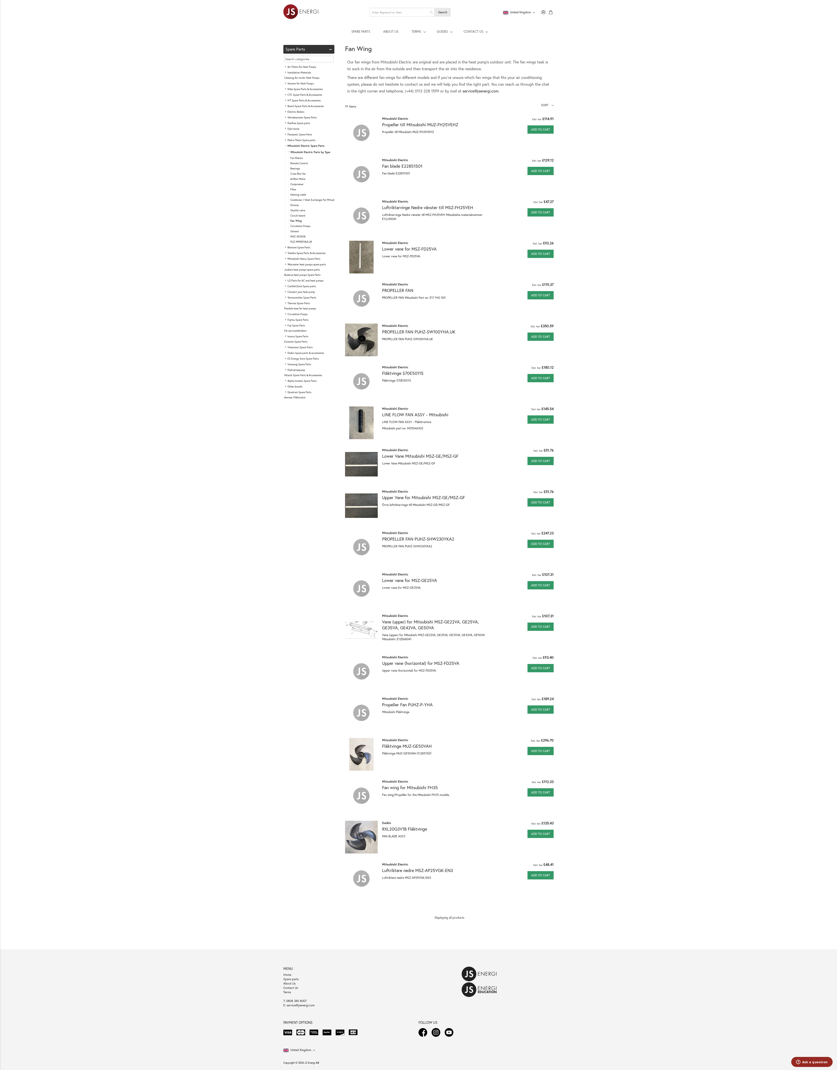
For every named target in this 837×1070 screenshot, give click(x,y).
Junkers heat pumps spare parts (302, 269)
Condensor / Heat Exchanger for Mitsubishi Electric (319, 199)
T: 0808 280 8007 (295, 1001)
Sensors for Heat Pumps (301, 83)
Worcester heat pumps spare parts (307, 264)
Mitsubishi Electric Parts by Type (310, 152)
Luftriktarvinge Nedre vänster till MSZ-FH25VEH (427, 207)
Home (287, 975)
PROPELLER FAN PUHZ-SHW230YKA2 (418, 539)
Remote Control (299, 163)
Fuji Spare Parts (296, 325)
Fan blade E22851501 (402, 166)
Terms (287, 992)
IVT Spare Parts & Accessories (304, 100)
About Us (289, 983)
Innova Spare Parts (298, 336)
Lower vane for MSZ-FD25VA (409, 249)
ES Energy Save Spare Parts (303, 358)
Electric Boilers (296, 111)
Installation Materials (299, 72)
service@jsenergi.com (480, 91)
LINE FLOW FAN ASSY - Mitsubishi (415, 415)
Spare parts (291, 979)
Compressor (296, 184)
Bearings (295, 168)
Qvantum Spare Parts (299, 392)
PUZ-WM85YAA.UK (301, 241)
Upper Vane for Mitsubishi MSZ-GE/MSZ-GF (423, 497)
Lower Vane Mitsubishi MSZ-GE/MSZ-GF (420, 456)
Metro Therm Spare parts (301, 140)
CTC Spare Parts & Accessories (305, 94)
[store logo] (300, 12)
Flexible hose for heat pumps (300, 308)
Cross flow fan (298, 173)
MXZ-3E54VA (298, 236)
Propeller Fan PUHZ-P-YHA (407, 705)
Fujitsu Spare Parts (298, 319)
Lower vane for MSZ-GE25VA (409, 580)
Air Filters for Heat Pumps (302, 66)
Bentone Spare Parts (299, 247)
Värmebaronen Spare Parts (302, 117)
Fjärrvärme (293, 128)
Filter (293, 189)
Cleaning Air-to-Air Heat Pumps (301, 77)
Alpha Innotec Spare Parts (302, 380)
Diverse (294, 205)
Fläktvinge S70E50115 (403, 373)
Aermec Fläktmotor (295, 397)
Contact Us (290, 988)
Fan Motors (296, 158)
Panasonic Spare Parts (300, 134)
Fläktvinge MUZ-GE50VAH (407, 746)
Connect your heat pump (301, 292)
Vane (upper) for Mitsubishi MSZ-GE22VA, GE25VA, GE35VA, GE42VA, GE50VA (430, 625)
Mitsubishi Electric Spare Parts (306, 145)
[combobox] (402, 12)
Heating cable (298, 194)
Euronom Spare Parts (295, 341)
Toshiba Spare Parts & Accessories (306, 253)
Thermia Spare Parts (299, 303)
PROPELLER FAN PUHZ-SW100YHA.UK (418, 332)
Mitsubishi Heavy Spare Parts (304, 258)
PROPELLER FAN (397, 290)
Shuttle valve (297, 210)
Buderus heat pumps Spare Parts (302, 274)
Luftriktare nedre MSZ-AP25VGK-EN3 (417, 870)
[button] (547, 105)
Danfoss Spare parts (299, 123)
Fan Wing (296, 220)
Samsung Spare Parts (299, 364)
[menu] (418, 31)
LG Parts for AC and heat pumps (305, 280)
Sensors (294, 231)
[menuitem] (360, 31)
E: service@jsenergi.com (299, 1005)
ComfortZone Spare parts (302, 286)
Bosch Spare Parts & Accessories (306, 106)
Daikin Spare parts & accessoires (306, 353)
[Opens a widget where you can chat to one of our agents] (812, 1062)
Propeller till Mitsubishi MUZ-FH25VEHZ (420, 125)
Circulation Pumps (300, 226)
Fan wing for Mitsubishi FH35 (410, 787)
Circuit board (297, 215)
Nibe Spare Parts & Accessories (305, 89)
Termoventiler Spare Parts (302, 297)
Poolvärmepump (296, 370)
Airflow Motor (298, 179)
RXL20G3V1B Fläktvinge (404, 829)
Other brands (295, 386)
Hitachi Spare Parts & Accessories (303, 375)
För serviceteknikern (295, 330)
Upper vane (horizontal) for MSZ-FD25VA (420, 663)
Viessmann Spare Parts (300, 347)
